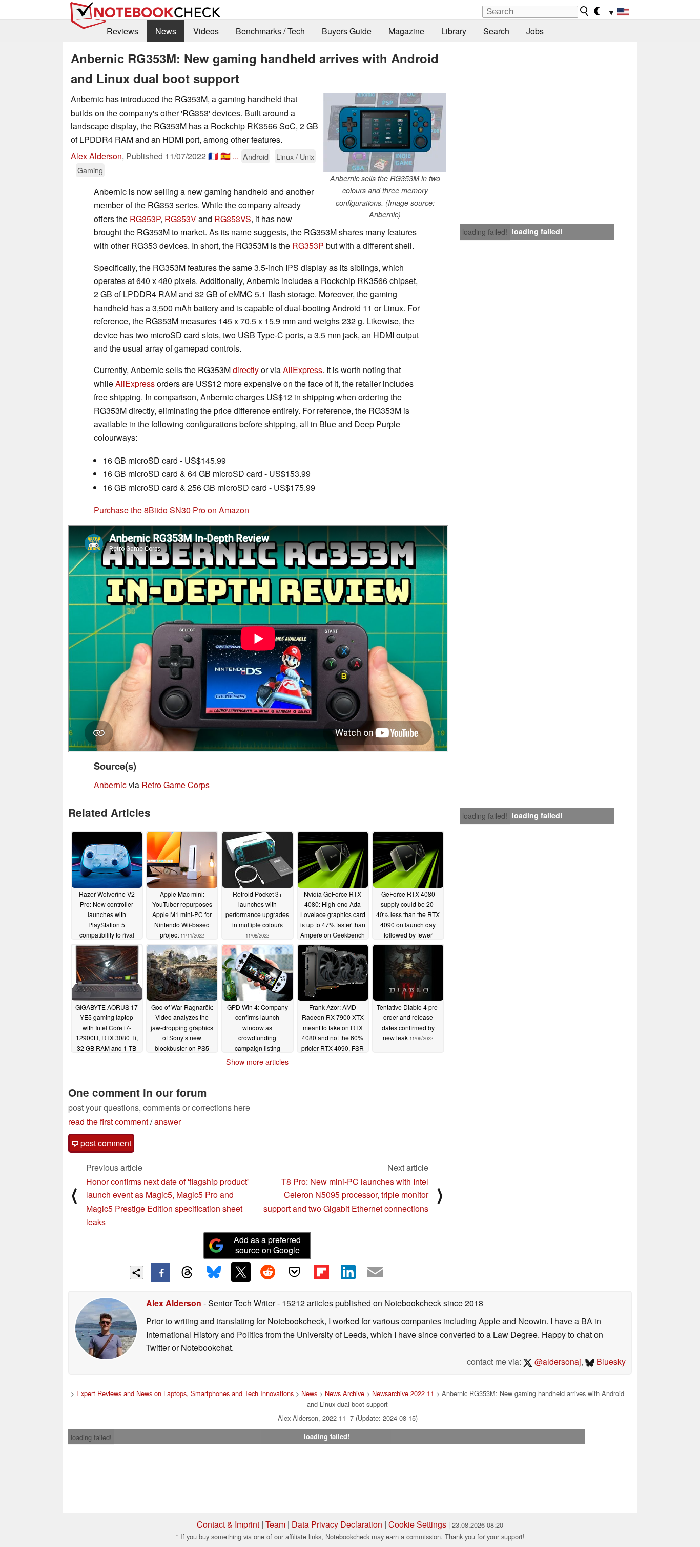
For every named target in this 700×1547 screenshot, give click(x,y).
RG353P (145, 219)
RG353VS (232, 219)
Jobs (535, 31)
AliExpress (302, 370)
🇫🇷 (213, 156)
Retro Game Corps (175, 785)
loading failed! (484, 232)
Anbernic (110, 785)
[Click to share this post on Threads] (187, 1272)
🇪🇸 (225, 156)
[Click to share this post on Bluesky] (213, 1272)
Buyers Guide (347, 31)
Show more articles (257, 1062)
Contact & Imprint (228, 1524)
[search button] (584, 11)
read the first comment (108, 1121)
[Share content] (136, 1272)
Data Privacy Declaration (337, 1524)
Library (453, 31)
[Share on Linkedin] (348, 1272)
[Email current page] (375, 1272)
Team (275, 1524)
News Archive (344, 1393)
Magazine (406, 31)
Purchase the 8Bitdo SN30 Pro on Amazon (171, 510)
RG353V (180, 219)
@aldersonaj (556, 1361)
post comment (104, 1143)
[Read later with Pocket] (294, 1272)
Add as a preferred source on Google (267, 1245)
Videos (206, 31)
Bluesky (610, 1361)
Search (496, 31)
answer (167, 1121)
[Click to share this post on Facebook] (160, 1272)
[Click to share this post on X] (241, 1272)
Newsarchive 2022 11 (403, 1393)
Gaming (90, 170)
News (165, 31)
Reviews (122, 31)
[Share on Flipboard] (321, 1272)
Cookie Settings (417, 1524)
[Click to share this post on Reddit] (267, 1272)
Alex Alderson (96, 156)
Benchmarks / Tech (270, 31)
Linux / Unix (295, 156)
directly (246, 370)
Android (256, 156)
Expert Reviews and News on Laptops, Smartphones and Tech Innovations (185, 1393)
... (236, 156)
